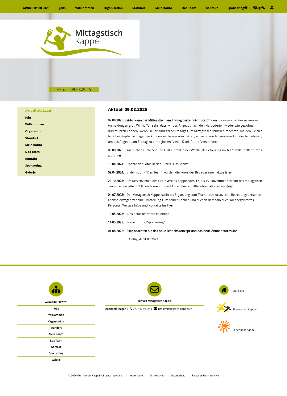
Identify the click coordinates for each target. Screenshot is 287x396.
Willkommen (34, 124)
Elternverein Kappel (245, 309)
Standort (31, 138)
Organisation (34, 131)
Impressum (136, 375)
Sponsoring (33, 165)
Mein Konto (33, 145)
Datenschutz (178, 375)
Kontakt (31, 159)
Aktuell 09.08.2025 (38, 111)
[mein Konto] (272, 8)
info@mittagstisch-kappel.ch (175, 309)
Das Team (32, 152)
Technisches (157, 375)
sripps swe (213, 375)
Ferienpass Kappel (244, 330)
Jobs (28, 117)
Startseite (238, 291)
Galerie (30, 172)
